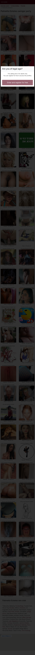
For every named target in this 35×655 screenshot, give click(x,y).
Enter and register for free (17, 83)
